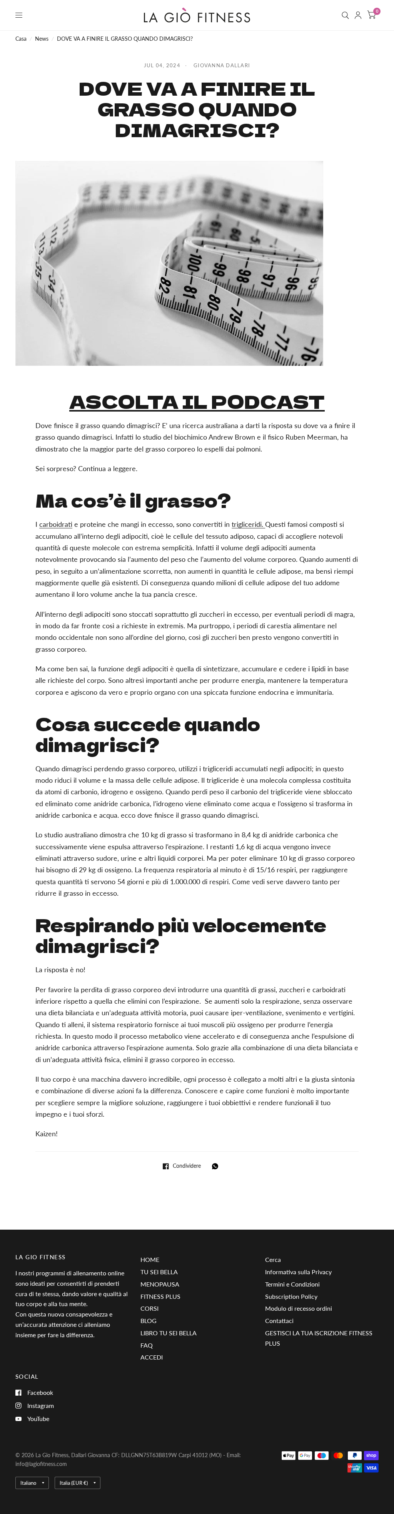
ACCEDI (151, 1357)
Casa (21, 39)
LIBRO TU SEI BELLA (168, 1332)
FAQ (146, 1345)
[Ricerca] (345, 15)
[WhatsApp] (217, 1166)
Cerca (273, 1259)
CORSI (149, 1308)
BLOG (148, 1320)
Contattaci (279, 1320)
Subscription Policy (291, 1296)
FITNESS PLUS (160, 1296)
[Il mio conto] (358, 15)
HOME (149, 1259)
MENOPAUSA (159, 1284)
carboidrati (55, 524)
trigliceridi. (248, 524)
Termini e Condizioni (292, 1284)
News (41, 39)
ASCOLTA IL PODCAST (197, 401)
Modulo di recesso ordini (298, 1308)
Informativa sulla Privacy (298, 1271)
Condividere (187, 1166)
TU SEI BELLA (159, 1271)
